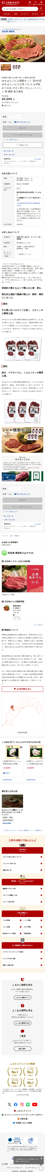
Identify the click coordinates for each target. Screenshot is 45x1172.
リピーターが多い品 (9, 863)
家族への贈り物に (8, 965)
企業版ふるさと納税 (24, 1123)
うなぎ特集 (6, 920)
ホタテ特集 (27, 927)
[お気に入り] (41, 1168)
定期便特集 (27, 933)
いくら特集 (27, 920)
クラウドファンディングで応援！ (13, 952)
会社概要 (5, 1164)
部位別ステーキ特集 (9, 933)
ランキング (24, 14)
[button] (41, 9)
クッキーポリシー (31, 1168)
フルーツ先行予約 (8, 902)
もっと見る (38, 625)
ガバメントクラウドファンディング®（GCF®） (23, 1115)
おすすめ (35, 14)
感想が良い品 (7, 870)
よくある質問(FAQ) (22, 1023)
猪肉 (17, 536)
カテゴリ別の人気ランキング (12, 857)
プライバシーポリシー (15, 1168)
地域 (15, 14)
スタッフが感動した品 (10, 895)
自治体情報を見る (24, 689)
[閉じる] (41, 1158)
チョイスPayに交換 (9, 958)
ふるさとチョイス (24, 1111)
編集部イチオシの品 (9, 888)
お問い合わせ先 (9, 154)
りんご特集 (6, 927)
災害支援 (23, 1119)
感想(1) (7, 773)
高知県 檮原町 (7, 823)
